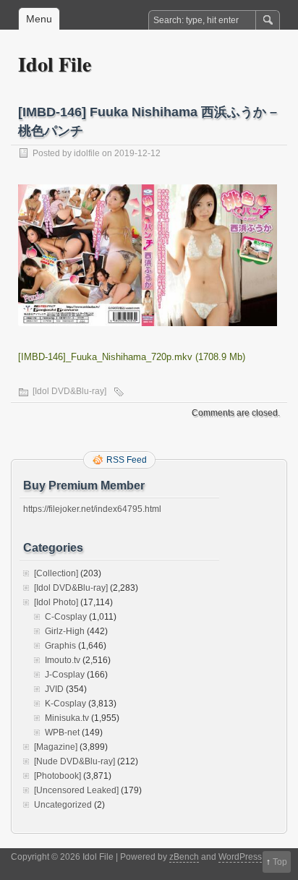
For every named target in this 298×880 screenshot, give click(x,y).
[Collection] (56, 573)
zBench (184, 857)
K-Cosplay (65, 704)
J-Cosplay (65, 675)
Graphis (60, 646)
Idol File (54, 64)
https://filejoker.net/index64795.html (92, 509)
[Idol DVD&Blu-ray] (69, 391)
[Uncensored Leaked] (76, 790)
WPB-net (62, 732)
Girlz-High (65, 631)
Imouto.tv (62, 660)
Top (280, 862)
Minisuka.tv (67, 718)
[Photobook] (57, 776)
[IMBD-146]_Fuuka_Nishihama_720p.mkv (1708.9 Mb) (131, 356)
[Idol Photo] (56, 602)
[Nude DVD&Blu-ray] (74, 761)
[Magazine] (55, 747)
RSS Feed (126, 460)
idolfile (87, 153)
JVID (54, 689)
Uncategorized (63, 805)
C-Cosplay (66, 617)
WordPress (240, 857)
